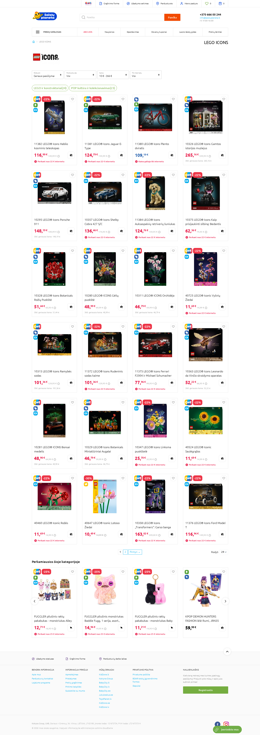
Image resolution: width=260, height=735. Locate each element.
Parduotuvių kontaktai (42, 678)
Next (225, 601)
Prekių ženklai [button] (215, 32)
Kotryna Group (106, 678)
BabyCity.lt (104, 682)
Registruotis (206, 690)
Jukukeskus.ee (106, 695)
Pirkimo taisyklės (73, 687)
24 (222, 551)
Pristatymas (70, 678)
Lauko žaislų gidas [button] (187, 32)
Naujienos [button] (109, 32)
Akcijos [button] (87, 32)
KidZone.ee (104, 703)
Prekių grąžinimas (73, 682)
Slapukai (136, 686)
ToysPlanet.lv (105, 699)
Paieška (172, 17)
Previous (34, 601)
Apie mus (36, 674)
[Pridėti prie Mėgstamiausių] (72, 99)
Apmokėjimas (71, 674)
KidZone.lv (104, 707)
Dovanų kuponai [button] (159, 32)
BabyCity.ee (105, 691)
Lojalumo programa (41, 682)
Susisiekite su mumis (75, 691)
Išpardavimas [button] (133, 32)
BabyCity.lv (104, 687)
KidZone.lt (104, 674)
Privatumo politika (141, 674)
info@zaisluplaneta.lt (210, 18)
